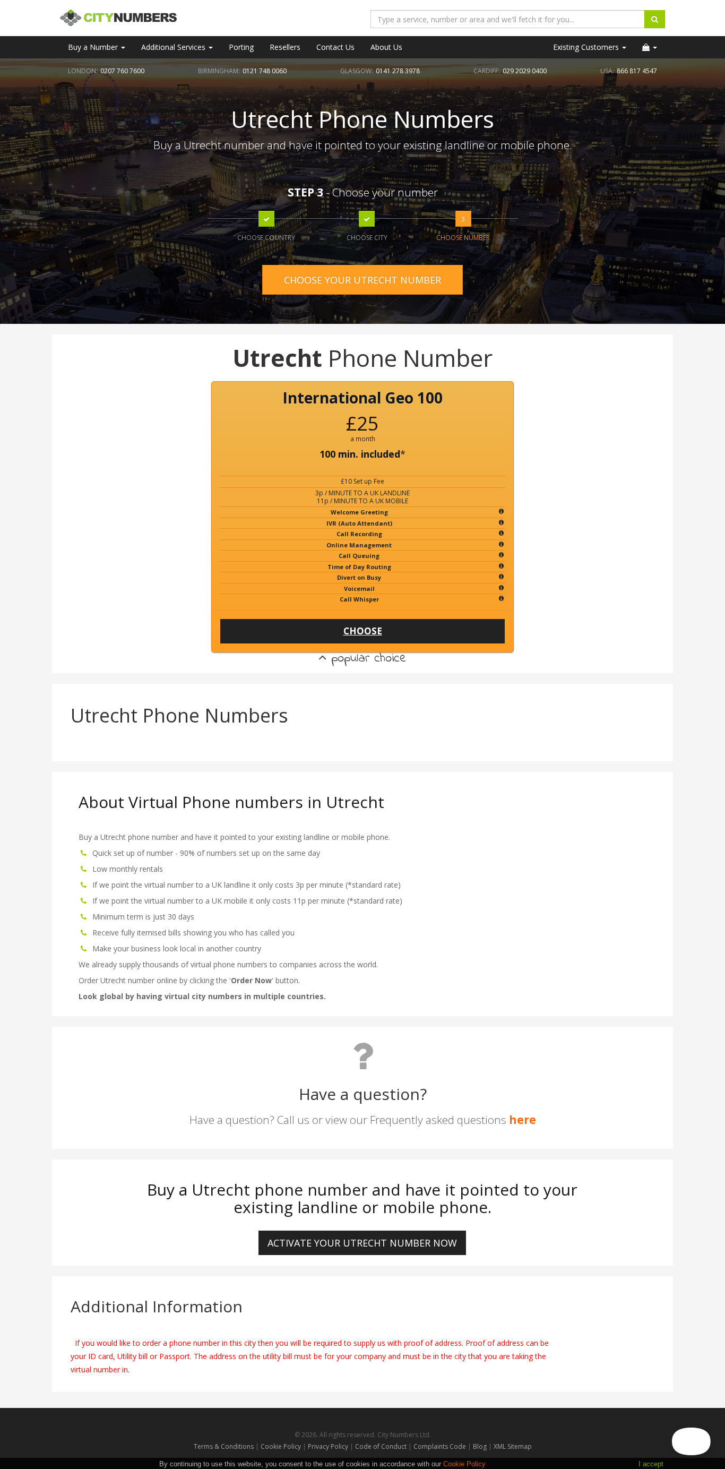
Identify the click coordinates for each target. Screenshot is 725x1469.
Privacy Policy (328, 1446)
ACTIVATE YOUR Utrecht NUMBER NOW (362, 1242)
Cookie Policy (281, 1446)
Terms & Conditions (224, 1446)
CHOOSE (362, 631)
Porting (241, 47)
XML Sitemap (513, 1446)
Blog (480, 1446)
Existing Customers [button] (587, 47)
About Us (386, 47)
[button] (649, 47)
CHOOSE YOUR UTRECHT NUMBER (362, 279)
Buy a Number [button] (94, 47)
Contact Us (335, 47)
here (522, 1119)
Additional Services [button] (174, 47)
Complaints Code (439, 1446)
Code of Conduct (381, 1446)
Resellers (285, 47)
